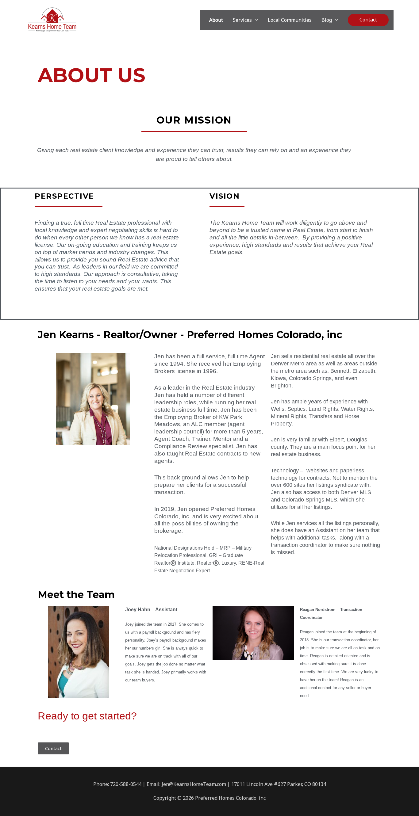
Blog (326, 20)
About (216, 20)
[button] (368, 20)
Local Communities (290, 20)
